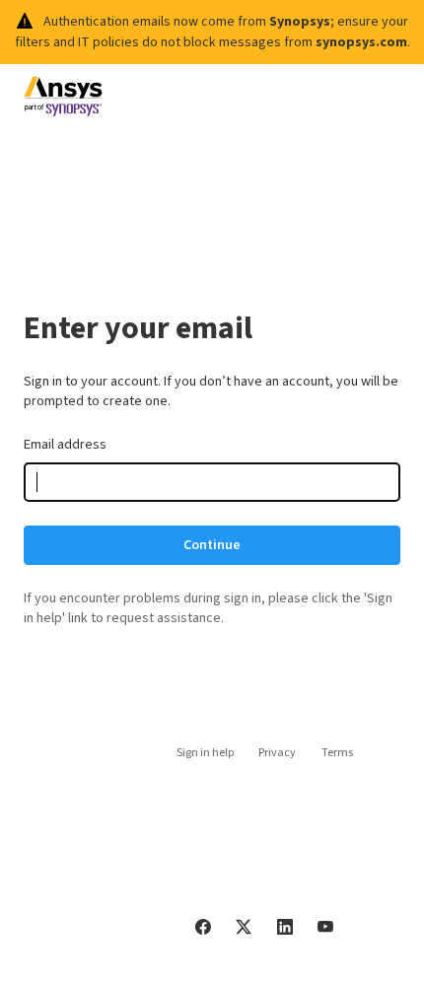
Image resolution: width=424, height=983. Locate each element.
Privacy (277, 752)
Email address (65, 445)
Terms (337, 752)
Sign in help (205, 752)
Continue (212, 545)
